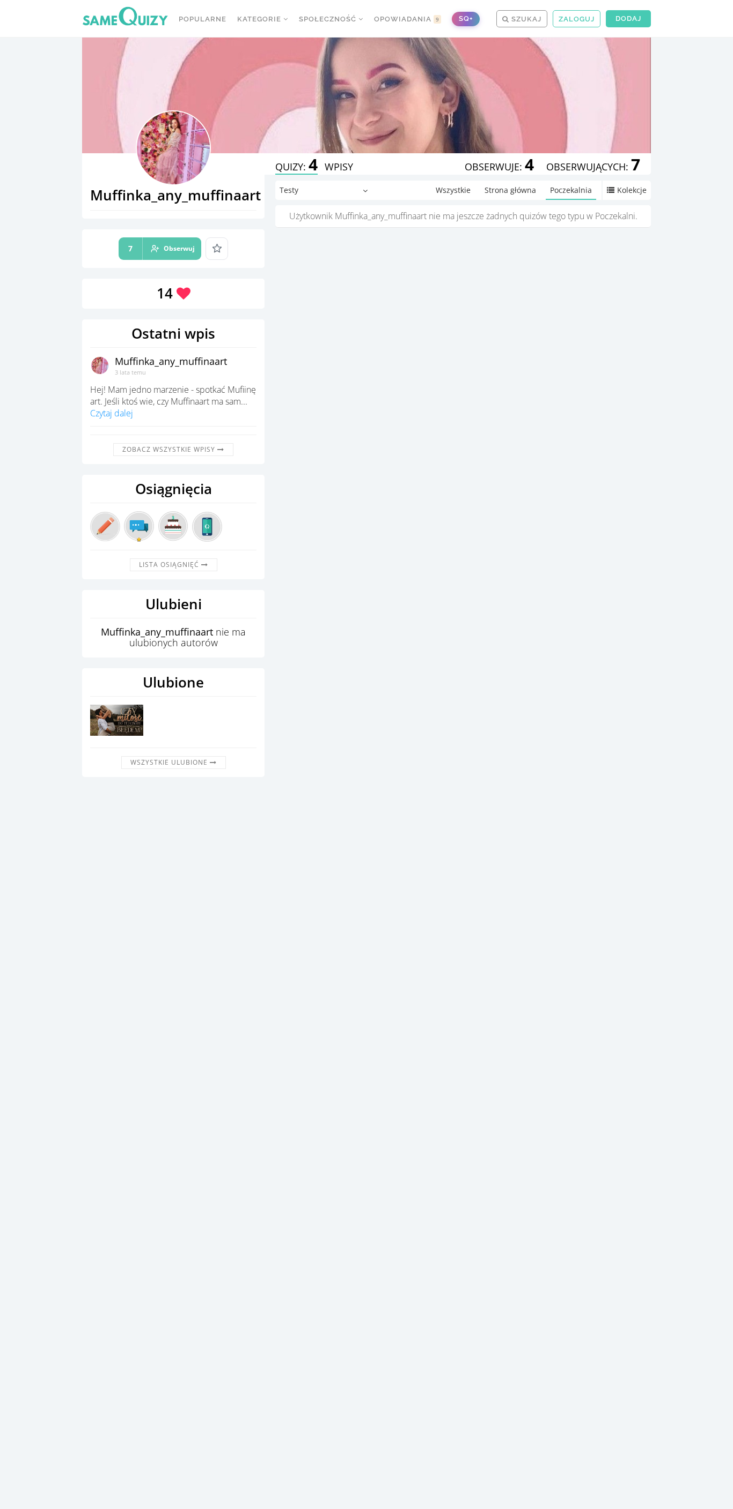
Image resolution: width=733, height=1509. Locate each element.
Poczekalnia (571, 190)
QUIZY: (296, 166)
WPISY (339, 166)
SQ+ (466, 18)
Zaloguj (577, 19)
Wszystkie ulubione (170, 762)
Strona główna (510, 190)
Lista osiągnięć (170, 564)
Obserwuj (161, 248)
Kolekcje (632, 190)
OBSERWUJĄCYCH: (593, 166)
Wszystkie (453, 190)
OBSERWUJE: (499, 166)
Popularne (202, 19)
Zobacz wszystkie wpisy (169, 449)
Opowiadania (406, 19)
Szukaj (525, 19)
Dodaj (628, 18)
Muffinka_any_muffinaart (171, 361)
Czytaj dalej (111, 413)
